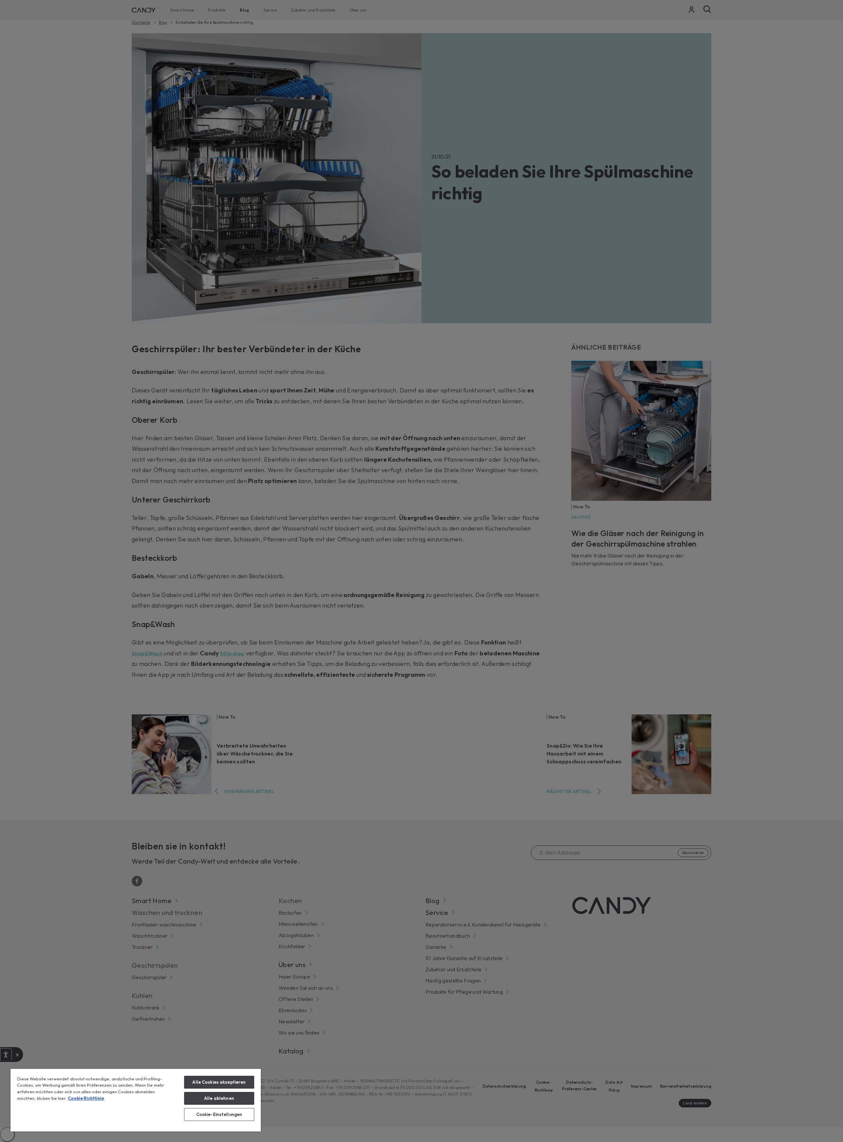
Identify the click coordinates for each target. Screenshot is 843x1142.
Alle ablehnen (219, 1098)
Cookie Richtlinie (86, 1098)
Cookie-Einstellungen (219, 1114)
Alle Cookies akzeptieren (219, 1082)
